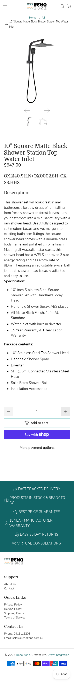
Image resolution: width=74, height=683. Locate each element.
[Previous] (27, 110)
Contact (9, 588)
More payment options (37, 447)
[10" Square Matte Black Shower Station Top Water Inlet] (37, 71)
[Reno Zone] (37, 6)
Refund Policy (13, 609)
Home (32, 17)
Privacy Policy (13, 605)
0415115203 (22, 634)
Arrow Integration (57, 655)
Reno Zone (23, 655)
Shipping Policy (14, 613)
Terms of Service (14, 618)
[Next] (47, 110)
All (43, 17)
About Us (10, 584)
